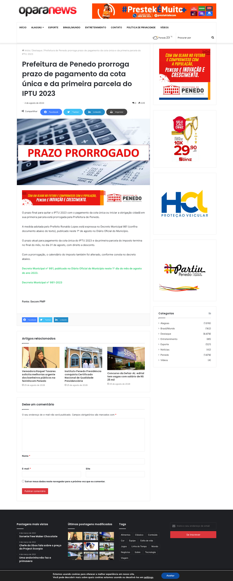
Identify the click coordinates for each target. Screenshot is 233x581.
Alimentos (125, 534)
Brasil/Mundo (71, 27)
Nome (26, 455)
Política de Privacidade (141, 27)
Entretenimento (95, 27)
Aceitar (170, 575)
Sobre (137, 552)
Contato (116, 27)
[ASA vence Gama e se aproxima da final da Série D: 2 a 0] (106, 546)
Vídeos (164, 27)
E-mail (26, 468)
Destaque (37, 50)
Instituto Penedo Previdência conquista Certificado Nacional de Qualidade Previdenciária (83, 376)
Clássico (139, 534)
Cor (122, 540)
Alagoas (36, 27)
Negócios (125, 552)
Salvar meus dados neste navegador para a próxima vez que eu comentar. (65, 481)
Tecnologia (150, 552)
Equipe (132, 540)
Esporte (53, 27)
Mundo (154, 546)
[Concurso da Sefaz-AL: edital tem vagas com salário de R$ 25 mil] (126, 358)
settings (148, 577)
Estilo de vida (146, 540)
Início (22, 27)
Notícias (165, 349)
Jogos (124, 546)
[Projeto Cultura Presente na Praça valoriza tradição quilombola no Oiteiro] (75, 546)
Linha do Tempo (139, 546)
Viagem (124, 558)
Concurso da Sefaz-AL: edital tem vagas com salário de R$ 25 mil (125, 376)
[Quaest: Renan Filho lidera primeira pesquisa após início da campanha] (91, 546)
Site (88, 468)
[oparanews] (48, 10)
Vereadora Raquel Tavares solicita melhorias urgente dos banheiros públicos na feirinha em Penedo (39, 376)
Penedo (165, 355)
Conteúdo (152, 534)
